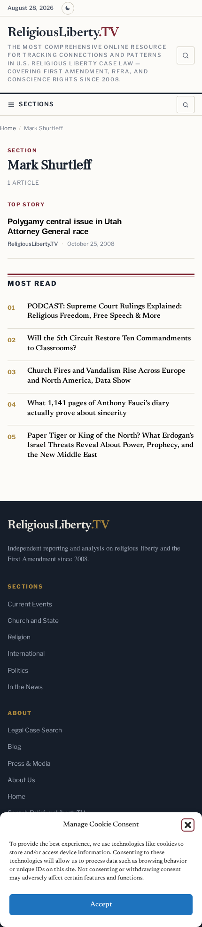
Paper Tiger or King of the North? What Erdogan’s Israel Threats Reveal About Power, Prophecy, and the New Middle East (110, 445)
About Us (21, 780)
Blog (14, 746)
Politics (18, 670)
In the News (25, 687)
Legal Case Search (35, 730)
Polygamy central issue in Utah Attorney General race (65, 226)
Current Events (30, 604)
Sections (36, 104)
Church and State (33, 620)
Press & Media (29, 763)
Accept (101, 904)
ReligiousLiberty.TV (33, 244)
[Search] (185, 55)
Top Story (26, 204)
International (26, 653)
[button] (188, 825)
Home (8, 128)
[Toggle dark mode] (68, 8)
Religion (19, 637)
